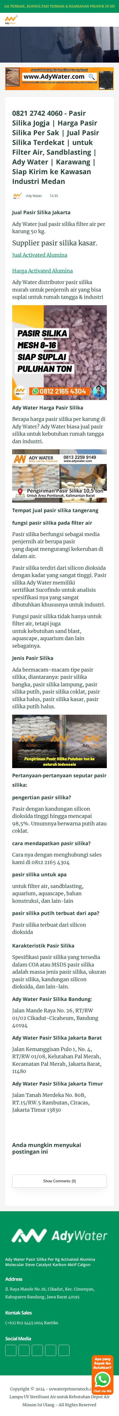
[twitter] (24, 1350)
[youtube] (63, 1350)
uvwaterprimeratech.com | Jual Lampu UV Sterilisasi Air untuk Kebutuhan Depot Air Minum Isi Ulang (59, 1397)
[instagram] (37, 1350)
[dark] (105, 20)
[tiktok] (50, 1350)
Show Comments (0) (59, 1181)
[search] (96, 20)
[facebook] (10, 1350)
